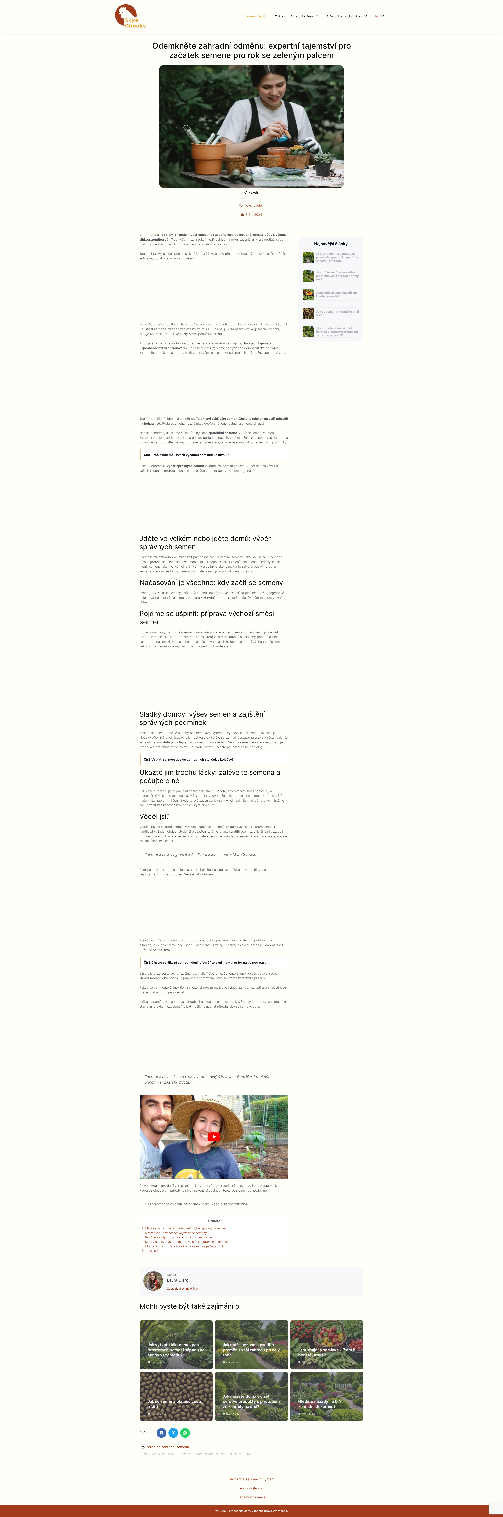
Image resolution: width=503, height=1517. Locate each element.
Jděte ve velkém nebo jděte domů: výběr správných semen (184, 1228)
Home (144, 1454)
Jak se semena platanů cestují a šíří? (337, 313)
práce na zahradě (160, 1447)
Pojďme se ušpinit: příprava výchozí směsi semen (178, 1237)
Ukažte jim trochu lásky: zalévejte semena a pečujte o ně (182, 1246)
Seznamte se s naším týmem (251, 1479)
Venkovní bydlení (257, 16)
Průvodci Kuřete (301, 16)
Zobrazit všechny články (183, 1288)
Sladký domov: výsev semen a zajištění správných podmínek (185, 1242)
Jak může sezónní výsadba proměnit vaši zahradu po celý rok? (337, 275)
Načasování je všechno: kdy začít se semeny (174, 1233)
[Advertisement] (214, 292)
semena (182, 1447)
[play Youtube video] (214, 1137)
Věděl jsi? (150, 1251)
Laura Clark (177, 1280)
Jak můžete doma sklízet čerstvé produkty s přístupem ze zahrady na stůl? (337, 331)
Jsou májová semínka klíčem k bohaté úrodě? (336, 294)
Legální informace (252, 1497)
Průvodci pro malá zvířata (344, 16)
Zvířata (280, 16)
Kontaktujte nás (251, 1488)
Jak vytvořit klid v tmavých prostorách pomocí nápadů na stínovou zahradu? (337, 257)
